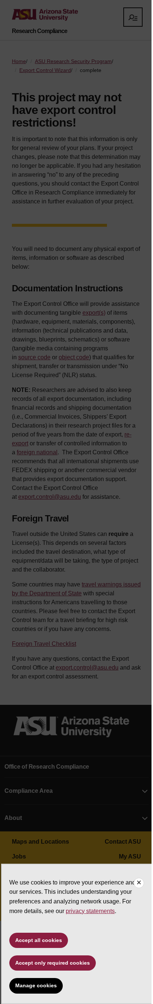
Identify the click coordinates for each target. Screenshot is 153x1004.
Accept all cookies (38, 940)
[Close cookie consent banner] (139, 883)
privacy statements (90, 911)
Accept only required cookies (52, 963)
